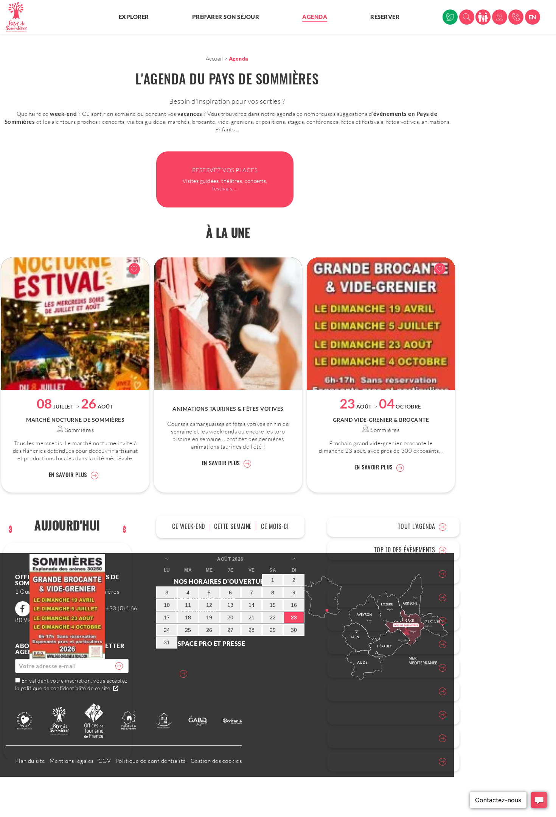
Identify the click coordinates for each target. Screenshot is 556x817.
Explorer (134, 16)
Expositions (419, 690)
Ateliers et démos (411, 714)
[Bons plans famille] (483, 17)
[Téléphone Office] (515, 17)
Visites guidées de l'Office (400, 667)
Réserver (384, 16)
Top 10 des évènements (404, 549)
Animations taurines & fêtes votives (385, 620)
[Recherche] (466, 17)
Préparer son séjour (225, 16)
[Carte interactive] (499, 17)
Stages (425, 737)
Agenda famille (414, 643)
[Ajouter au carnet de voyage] (134, 268)
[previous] (10, 529)
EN (532, 17)
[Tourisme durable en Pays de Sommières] (450, 17)
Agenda (314, 16)
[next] (124, 529)
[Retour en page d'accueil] (21, 17)
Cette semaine (233, 526)
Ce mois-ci (275, 526)
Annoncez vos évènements (400, 761)
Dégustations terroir (405, 596)
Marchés (423, 573)
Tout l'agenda (416, 526)
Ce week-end (188, 526)
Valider (166, 673)
